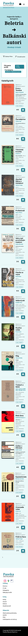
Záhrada (18, 419)
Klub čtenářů (19, 155)
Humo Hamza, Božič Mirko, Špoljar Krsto (21, 389)
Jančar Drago (19, 185)
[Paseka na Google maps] (8, 581)
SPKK (17, 513)
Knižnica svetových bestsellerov (20, 452)
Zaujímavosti (7, 606)
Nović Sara (18, 276)
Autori (5, 601)
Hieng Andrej (19, 358)
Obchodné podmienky (10, 613)
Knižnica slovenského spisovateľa (21, 95)
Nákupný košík (7, 592)
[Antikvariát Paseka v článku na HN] (12, 581)
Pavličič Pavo (19, 302)
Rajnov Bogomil (19, 92)
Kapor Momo (19, 212)
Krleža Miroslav (19, 244)
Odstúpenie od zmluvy (10, 619)
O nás (4, 588)
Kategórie (6, 590)
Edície (5, 604)
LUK (17, 214)
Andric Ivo (18, 511)
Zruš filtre (18, 66)
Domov (5, 586)
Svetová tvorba (19, 246)
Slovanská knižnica (20, 123)
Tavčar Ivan (18, 121)
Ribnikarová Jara (19, 479)
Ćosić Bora (18, 331)
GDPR (5, 615)
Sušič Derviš (19, 450)
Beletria (18, 84)
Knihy (4, 599)
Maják (17, 360)
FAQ (4, 617)
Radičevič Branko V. (20, 417)
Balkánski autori (20, 86)
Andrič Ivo (18, 153)
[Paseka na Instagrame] (5, 581)
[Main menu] (23, 3)
